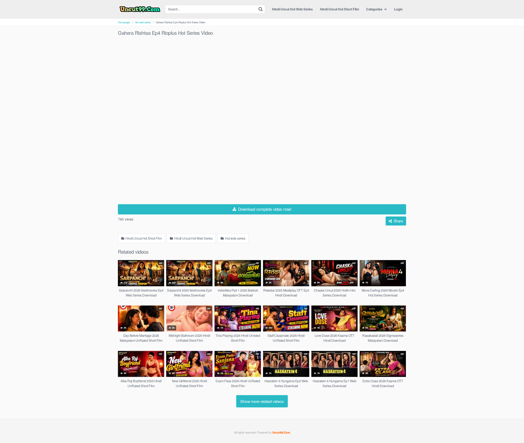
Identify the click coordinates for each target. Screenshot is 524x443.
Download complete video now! (264, 209)
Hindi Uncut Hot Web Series (292, 9)
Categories (374, 9)
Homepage (124, 22)
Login (398, 9)
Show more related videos (262, 401)
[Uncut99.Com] (140, 9)
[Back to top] (512, 430)
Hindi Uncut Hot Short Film (339, 9)
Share (398, 220)
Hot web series (143, 22)
